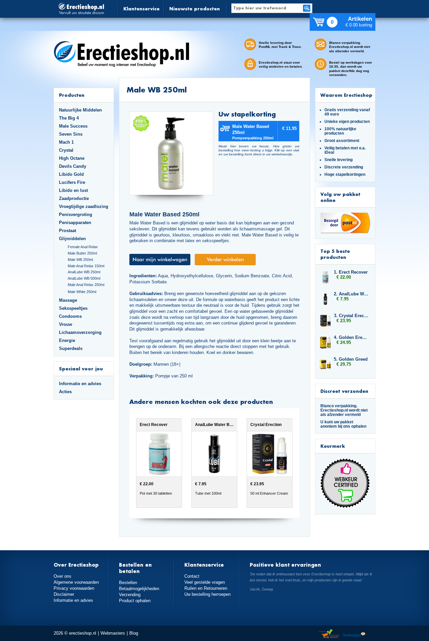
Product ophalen (134, 600)
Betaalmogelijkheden (139, 588)
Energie (67, 340)
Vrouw (65, 324)
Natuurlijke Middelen (80, 110)
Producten (71, 95)
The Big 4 (69, 118)
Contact (191, 576)
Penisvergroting (75, 214)
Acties (65, 391)
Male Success (73, 126)
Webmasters (113, 633)
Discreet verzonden (344, 391)
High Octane (71, 158)
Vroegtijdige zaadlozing (83, 206)
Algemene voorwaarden (76, 582)
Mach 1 (66, 142)
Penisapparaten (75, 222)
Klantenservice (141, 8)
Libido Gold (71, 174)
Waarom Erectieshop (346, 95)
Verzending (129, 594)
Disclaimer (64, 594)
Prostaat (67, 230)
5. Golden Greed (351, 359)
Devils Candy (72, 166)
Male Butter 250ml (82, 253)
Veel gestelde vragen (204, 582)
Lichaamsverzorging (80, 332)
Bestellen (128, 582)
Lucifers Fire (72, 182)
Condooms (70, 316)
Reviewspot (354, 634)
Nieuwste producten (194, 8)
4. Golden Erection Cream (351, 337)
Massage (68, 300)
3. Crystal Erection (351, 315)
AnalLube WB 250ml (84, 272)
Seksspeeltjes (73, 308)
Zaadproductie (74, 198)
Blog (133, 633)
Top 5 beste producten (335, 254)
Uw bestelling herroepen (207, 594)
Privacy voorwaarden (74, 588)
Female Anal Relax (83, 247)
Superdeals (70, 348)
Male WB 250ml (80, 260)
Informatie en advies (80, 383)
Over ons (62, 576)
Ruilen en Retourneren (205, 588)
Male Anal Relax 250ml (86, 285)
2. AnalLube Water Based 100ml (351, 293)
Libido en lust (73, 190)
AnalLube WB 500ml (84, 278)
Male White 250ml (82, 292)
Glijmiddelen (72, 238)
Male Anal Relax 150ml (86, 266)
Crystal (66, 150)
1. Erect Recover (351, 272)
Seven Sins (70, 134)
